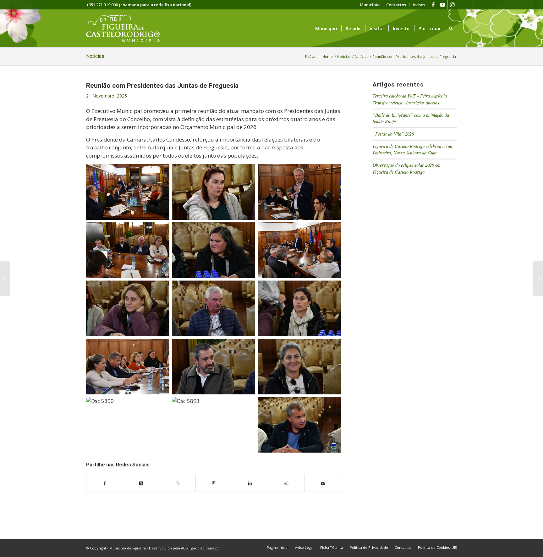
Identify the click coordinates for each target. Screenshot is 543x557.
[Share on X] (141, 483)
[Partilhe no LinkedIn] (250, 483)
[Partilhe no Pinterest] (214, 483)
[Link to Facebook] (433, 4)
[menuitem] (370, 4)
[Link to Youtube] (442, 4)
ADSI (185, 548)
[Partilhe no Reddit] (286, 483)
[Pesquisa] (451, 28)
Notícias (95, 56)
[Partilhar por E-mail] (323, 483)
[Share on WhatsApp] (177, 483)
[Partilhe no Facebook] (104, 483)
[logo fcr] (127, 28)
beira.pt (212, 548)
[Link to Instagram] (452, 4)
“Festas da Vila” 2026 (393, 134)
